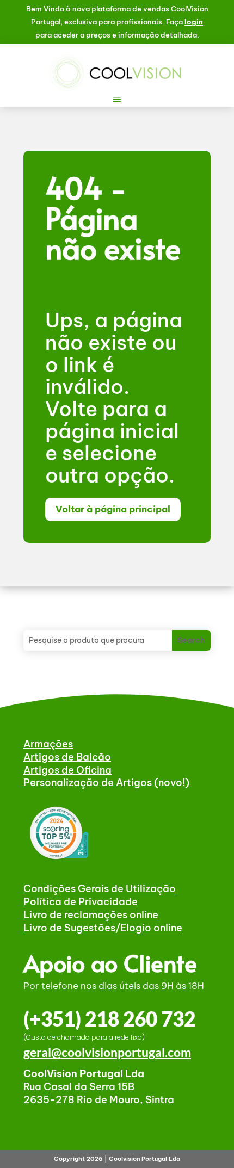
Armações (48, 744)
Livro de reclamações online (90, 915)
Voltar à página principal (113, 509)
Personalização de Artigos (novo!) (107, 782)
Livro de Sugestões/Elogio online (102, 928)
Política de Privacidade (80, 901)
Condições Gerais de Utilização (99, 888)
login (193, 21)
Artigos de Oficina (67, 770)
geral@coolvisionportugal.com (107, 1052)
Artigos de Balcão (67, 757)
